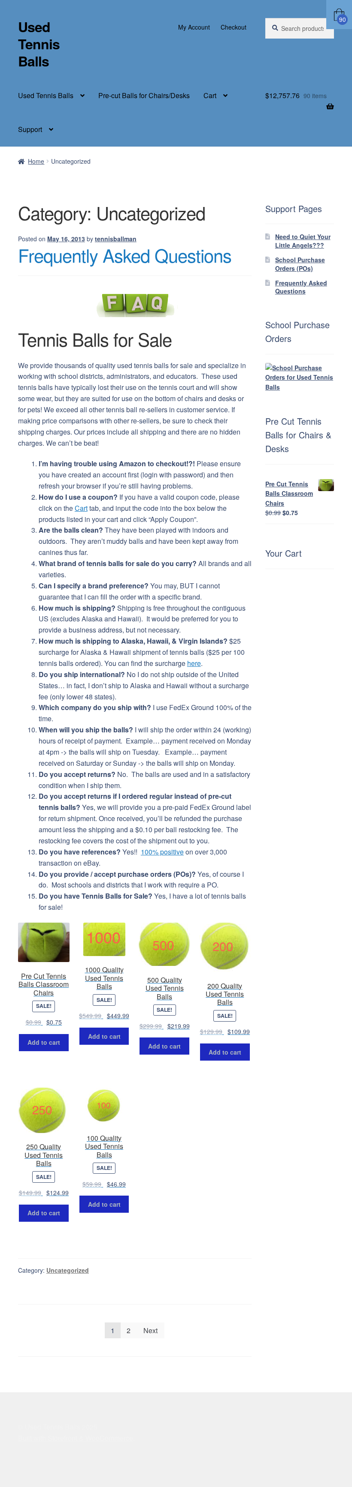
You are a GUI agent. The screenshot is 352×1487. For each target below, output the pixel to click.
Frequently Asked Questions (124, 255)
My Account (194, 27)
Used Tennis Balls (39, 44)
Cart (209, 95)
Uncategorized (67, 1270)
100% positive (162, 852)
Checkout (233, 27)
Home (36, 161)
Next (150, 1330)
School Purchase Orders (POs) (300, 264)
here (194, 663)
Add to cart (43, 1042)
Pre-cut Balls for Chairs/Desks (144, 95)
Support (30, 129)
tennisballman (116, 238)
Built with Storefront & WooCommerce (75, 1438)
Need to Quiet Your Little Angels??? (303, 240)
